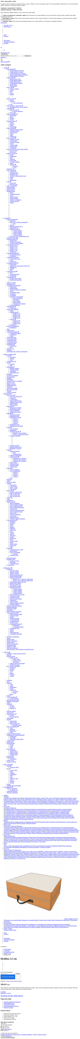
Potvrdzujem (4, 22)
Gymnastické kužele (12, 339)
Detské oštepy (13, 84)
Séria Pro (12, 319)
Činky (8, 355)
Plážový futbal (13, 544)
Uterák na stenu (17, 660)
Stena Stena (16, 662)
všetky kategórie (5, 61)
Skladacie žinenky (14, 587)
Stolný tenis (10, 490)
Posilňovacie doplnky (12, 388)
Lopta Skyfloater (14, 698)
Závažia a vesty (11, 382)
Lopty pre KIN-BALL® (16, 396)
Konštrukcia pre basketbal (16, 426)
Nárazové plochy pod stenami (17, 663)
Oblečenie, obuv (14, 778)
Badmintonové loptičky (16, 407)
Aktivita (12, 715)
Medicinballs (10, 379)
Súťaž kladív (13, 160)
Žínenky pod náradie (12, 641)
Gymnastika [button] (7, 806)
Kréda (11, 686)
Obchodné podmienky (9, 42)
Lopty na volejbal (14, 552)
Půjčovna (6, 36)
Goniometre (13, 371)
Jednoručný (13, 357)
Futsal (11, 525)
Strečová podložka (14, 604)
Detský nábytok (14, 752)
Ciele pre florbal (14, 428)
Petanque (12, 674)
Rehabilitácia (10, 367)
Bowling (12, 669)
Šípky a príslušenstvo (12, 726)
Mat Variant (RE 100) (15, 584)
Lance (11, 260)
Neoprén (12, 358)
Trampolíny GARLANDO (16, 739)
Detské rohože (13, 86)
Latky (8, 181)
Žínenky (9, 569)
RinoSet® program (8, 1007)
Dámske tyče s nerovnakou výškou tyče (20, 266)
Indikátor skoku (14, 403)
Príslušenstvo (13, 126)
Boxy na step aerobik (12, 389)
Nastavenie (3, 8)
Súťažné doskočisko (12, 607)
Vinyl (11, 360)
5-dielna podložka (17, 232)
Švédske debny (11, 277)
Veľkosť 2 (15, 475)
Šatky (11, 747)
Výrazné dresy (13, 399)
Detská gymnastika (12, 219)
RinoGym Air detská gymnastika (18, 222)
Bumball (9, 655)
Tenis (8, 483)
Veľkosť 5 (15, 420)
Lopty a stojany (11, 170)
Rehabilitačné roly (14, 372)
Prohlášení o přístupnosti (7, 1034)
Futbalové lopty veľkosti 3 (19, 458)
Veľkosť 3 (15, 419)
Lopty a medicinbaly (12, 185)
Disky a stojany (11, 138)
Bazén (14, 693)
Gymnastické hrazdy (12, 257)
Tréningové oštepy (14, 131)
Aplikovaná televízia (12, 791)
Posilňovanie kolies (11, 385)
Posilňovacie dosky (15, 664)
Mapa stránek (17, 1034)
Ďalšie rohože (13, 240)
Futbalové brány (14, 451)
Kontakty (6, 43)
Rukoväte (12, 159)
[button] (1, 47)
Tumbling (9, 350)
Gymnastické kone (11, 271)
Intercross (9, 479)
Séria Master (16, 299)
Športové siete (10, 502)
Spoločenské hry (11, 714)
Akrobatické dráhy (11, 337)
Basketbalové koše (14, 416)
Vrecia (11, 780)
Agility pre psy (10, 760)
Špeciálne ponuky (14, 570)
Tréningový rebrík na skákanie (17, 518)
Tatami (9, 766)
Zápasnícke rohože (14, 597)
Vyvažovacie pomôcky (12, 375)
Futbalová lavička (14, 464)
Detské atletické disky (15, 81)
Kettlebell (9, 378)
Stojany (12, 90)
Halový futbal (13, 462)
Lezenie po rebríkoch (15, 514)
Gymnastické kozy (14, 621)
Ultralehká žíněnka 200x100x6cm (12, 1002)
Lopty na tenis (13, 486)
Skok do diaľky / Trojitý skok (14, 105)
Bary (11, 94)
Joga (8, 362)
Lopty (8, 499)
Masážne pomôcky (14, 368)
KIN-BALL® (10, 395)
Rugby (11, 542)
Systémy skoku (10, 330)
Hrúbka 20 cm (16, 316)
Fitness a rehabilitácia (9, 354)
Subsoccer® (10, 757)
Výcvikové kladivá (14, 162)
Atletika (6, 67)
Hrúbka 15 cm (16, 315)
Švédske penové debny (15, 278)
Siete (11, 365)
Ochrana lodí (10, 756)
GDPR (34, 1034)
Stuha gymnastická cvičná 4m (11, 1006)
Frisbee (12, 670)
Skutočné (15, 166)
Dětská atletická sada (9, 1003)
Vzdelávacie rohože (15, 596)
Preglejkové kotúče (14, 142)
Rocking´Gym (10, 348)
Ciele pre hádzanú (14, 469)
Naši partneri (7, 40)
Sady (14, 223)
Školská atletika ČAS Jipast (17, 76)
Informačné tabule (11, 558)
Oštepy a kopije (11, 128)
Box (8, 768)
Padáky (9, 702)
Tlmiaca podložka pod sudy (14, 733)
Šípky (11, 732)
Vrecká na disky (14, 145)
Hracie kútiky (10, 749)
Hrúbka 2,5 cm (13, 246)
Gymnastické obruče (12, 341)
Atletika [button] (6, 795)
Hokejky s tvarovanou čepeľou (20, 434)
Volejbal (12, 532)
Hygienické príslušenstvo (13, 636)
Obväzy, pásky (13, 770)
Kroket (11, 673)
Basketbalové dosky (15, 414)
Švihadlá (9, 391)
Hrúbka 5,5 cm (13, 250)
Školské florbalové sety (15, 447)
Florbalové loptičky (15, 445)
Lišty (11, 91)
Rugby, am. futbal (11, 482)
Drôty (11, 157)
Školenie (12, 118)
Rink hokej (12, 535)
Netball (8, 480)
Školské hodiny (11, 639)
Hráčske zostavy (14, 753)
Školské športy (7, 568)
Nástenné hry (13, 750)
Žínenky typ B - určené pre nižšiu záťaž (23, 580)
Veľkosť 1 (15, 473)
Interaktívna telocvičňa (12, 643)
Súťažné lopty (13, 171)
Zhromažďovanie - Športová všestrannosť (17, 351)
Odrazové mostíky (11, 282)
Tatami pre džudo (14, 767)
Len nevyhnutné (11, 8)
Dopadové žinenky (12, 239)
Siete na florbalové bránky (16, 504)
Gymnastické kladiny (12, 253)
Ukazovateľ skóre (14, 561)
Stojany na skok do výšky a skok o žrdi (17, 149)
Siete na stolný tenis (15, 495)
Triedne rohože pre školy (16, 614)
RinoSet (12, 225)
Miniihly (12, 268)
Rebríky (12, 629)
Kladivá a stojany (11, 153)
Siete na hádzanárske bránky (17, 507)
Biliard (9, 683)
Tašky (11, 135)
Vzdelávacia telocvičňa (12, 237)
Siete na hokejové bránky (16, 511)
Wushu (8, 784)
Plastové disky (13, 140)
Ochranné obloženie (15, 305)
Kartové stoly (13, 721)
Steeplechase (13, 115)
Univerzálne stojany (15, 194)
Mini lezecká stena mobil (13, 700)
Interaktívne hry (14, 754)
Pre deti (12, 705)
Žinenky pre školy (14, 572)
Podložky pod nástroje (15, 242)
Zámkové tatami (14, 601)
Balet (8, 329)
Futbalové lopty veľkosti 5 (19, 461)
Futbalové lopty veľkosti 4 (19, 459)
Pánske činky (13, 264)
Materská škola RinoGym (16, 226)
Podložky (12, 364)
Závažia (12, 782)
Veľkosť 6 (15, 421)
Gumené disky (13, 146)
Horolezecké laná (14, 632)
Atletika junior (10, 77)
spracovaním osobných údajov (14, 981)
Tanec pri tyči (10, 712)
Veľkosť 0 (15, 472)
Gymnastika (7, 218)
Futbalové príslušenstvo (16, 455)
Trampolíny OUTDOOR (19, 303)
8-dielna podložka (17, 235)
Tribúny (12, 202)
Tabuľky (12, 690)
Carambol (15, 691)
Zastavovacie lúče (14, 201)
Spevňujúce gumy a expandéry (14, 381)
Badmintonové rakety (15, 409)
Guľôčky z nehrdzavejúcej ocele (18, 176)
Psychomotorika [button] (8, 923)
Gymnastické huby (14, 628)
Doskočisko (10, 108)
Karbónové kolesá (14, 139)
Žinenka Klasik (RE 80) (16, 576)
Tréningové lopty (14, 173)
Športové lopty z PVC (15, 79)
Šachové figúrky (14, 723)
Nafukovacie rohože (12, 309)
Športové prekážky (11, 114)
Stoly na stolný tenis (15, 496)
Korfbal (12, 537)
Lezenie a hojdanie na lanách (17, 510)
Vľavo (14, 167)
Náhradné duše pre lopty (16, 402)
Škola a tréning (13, 405)
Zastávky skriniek (14, 89)
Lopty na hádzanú (14, 471)
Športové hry (7, 393)
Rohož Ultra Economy (15, 583)
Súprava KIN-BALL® (15, 400)
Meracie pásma (10, 190)
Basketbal (9, 413)
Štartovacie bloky (11, 121)
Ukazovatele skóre (11, 520)
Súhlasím (19, 8)
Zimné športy (10, 742)
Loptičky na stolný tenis (16, 492)
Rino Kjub (12, 221)
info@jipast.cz (8, 1029)
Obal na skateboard (18, 103)
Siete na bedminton (14, 410)
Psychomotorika (11, 376)
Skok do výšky (11, 98)
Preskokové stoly (11, 284)
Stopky (12, 192)
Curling (12, 676)
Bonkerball (12, 667)
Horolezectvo (10, 656)
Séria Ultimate (16, 301)
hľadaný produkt (5, 55)
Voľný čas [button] (6, 848)
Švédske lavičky (14, 622)
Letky (11, 728)
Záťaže (12, 155)
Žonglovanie (10, 743)
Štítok (11, 694)
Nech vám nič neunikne (6, 972)
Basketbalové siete (14, 424)
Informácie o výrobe (6, 993)
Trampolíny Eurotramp (16, 296)
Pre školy (12, 707)
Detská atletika (10, 69)
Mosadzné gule (14, 174)
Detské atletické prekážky (16, 83)
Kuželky (9, 695)
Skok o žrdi (10, 87)
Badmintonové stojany (15, 412)
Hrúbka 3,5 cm (13, 247)
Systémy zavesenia (11, 392)
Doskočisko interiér (11, 608)
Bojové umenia (8, 764)
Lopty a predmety (11, 697)
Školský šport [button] (7, 824)
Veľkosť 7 (15, 423)
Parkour (9, 704)
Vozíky (12, 119)
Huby (11, 273)
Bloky (11, 771)
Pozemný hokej (14, 541)
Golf (11, 672)
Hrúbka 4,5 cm (13, 249)
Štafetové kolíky (11, 187)
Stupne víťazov (10, 642)
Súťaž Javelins (13, 132)
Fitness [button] (5, 843)
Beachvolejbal (13, 551)
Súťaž (11, 117)
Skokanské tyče (11, 169)
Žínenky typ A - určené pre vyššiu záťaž (23, 579)
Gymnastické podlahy (12, 332)
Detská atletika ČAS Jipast (16, 72)
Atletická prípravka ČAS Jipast (17, 73)
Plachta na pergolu (11, 761)
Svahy (11, 93)
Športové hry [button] (7, 834)
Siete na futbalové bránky (16, 506)
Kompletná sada (14, 790)
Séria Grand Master (18, 298)
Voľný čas (6, 652)
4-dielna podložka (17, 230)
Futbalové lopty (14, 457)
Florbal (9, 427)
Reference (6, 930)
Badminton (10, 406)
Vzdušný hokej (10, 740)
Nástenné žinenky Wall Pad (17, 603)
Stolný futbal (10, 718)
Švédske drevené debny (16, 280)
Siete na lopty (13, 513)
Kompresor (13, 398)
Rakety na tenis (14, 487)
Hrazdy (12, 631)
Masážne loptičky (14, 369)
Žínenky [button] (6, 820)
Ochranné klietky (11, 188)
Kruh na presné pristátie (16, 598)
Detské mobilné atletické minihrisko (19, 74)
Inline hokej (13, 538)
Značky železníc (14, 198)
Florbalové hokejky (15, 431)
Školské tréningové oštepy (16, 129)
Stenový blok (16, 659)
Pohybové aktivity (11, 711)
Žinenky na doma (14, 573)
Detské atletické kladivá (16, 80)
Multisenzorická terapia (12, 701)
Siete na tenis (13, 489)
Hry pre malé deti (14, 716)
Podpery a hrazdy (11, 384)
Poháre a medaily (8, 928)
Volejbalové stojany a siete (16, 549)
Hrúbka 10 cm (16, 313)
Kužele (12, 745)
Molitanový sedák (11, 646)
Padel (11, 546)
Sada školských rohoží (15, 586)
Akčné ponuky (12, 930)
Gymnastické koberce (12, 244)
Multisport (12, 528)
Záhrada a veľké (17, 725)
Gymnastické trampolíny (13, 285)
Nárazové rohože (14, 615)
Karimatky (9, 374)
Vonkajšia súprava (14, 563)
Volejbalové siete (14, 517)
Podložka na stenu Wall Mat (14, 785)
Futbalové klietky (14, 465)
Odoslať (18, 973)
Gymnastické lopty (11, 340)
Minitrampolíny (14, 288)
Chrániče (12, 773)
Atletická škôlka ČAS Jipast (17, 70)
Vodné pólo (10, 497)
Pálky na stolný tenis (15, 493)
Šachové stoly (13, 722)
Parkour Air (13, 708)
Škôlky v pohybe (11, 788)
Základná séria (14, 312)
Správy (12, 291)
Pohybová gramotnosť (12, 648)
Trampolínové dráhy (15, 292)
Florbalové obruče (14, 436)
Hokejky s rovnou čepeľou (19, 433)
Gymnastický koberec (9, 1004)
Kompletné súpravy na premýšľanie (19, 107)
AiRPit (11, 310)
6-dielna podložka (17, 233)
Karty (8, 681)
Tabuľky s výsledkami (15, 199)
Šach (8, 719)
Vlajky (11, 195)
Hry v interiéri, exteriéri (13, 666)
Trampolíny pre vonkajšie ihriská (15, 735)
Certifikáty (3, 991)
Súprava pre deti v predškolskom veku (19, 236)
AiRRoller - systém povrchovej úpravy (16, 653)
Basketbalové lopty (15, 417)
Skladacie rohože (14, 229)
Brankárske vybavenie (15, 448)
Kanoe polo (13, 545)
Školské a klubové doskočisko (14, 605)
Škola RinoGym (14, 228)
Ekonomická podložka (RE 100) (18, 582)
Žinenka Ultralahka (15, 577)
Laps (11, 777)
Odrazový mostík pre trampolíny (18, 289)
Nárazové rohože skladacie (16, 243)
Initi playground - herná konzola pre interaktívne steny (20, 649)
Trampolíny (13, 294)
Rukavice (12, 164)
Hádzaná (9, 468)
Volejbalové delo (14, 555)
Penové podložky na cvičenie (17, 594)
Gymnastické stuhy (11, 343)
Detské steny (13, 657)
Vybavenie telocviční (12, 613)
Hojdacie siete (13, 509)
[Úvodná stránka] (5, 52)
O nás (5, 35)
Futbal (8, 450)
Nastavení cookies (41, 1034)
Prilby (11, 775)
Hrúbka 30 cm (16, 317)
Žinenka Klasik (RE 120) (16, 575)
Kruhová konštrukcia (12, 326)
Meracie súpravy (14, 197)
